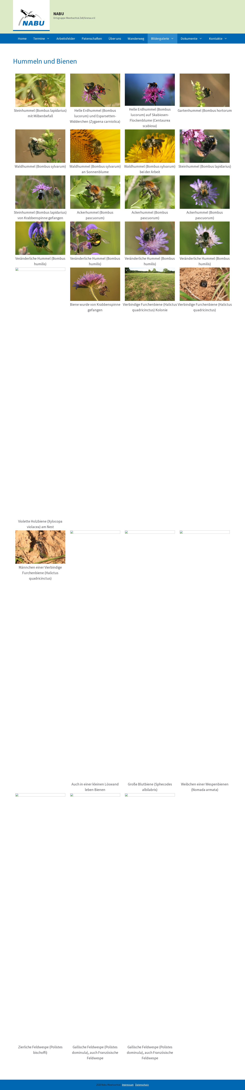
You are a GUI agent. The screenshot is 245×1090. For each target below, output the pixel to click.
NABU (58, 13)
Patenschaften (92, 38)
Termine (39, 38)
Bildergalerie (160, 38)
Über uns (114, 38)
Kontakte (215, 38)
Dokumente (189, 38)
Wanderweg (136, 38)
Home (22, 38)
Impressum (128, 1084)
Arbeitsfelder (65, 38)
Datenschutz (142, 1084)
